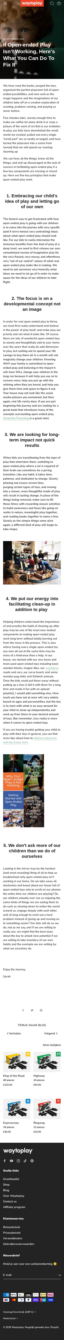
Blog (6, 1190)
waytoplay (52, 668)
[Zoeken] (52, 3)
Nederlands (9, 1318)
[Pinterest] (32, 1160)
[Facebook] (4, 1160)
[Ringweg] (47, 1109)
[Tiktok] (25, 1160)
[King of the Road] (16, 1062)
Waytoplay (18, 1327)
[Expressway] (16, 1109)
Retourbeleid (11, 1227)
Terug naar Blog (32, 1025)
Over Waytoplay (13, 1196)
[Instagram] (18, 1160)
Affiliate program (14, 1207)
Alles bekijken (52, 1045)
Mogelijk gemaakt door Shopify (42, 1327)
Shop (6, 1184)
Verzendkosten (12, 1238)
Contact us (10, 1201)
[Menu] (5, 3)
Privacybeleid (11, 1233)
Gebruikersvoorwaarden (18, 1244)
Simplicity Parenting (16, 418)
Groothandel (11, 1179)
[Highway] (47, 1062)
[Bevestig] (59, 1275)
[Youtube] (11, 1160)
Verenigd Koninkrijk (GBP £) (18, 1312)
